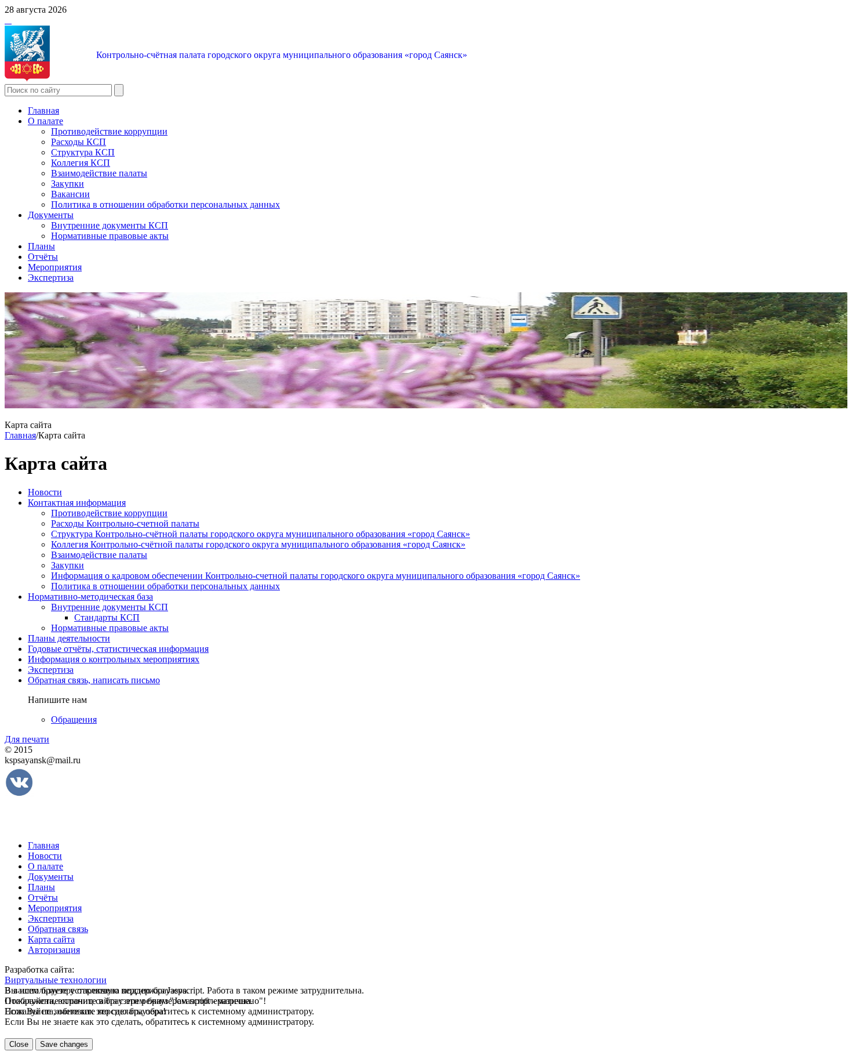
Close (18, 1044)
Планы (41, 246)
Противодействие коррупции (109, 131)
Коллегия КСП (80, 163)
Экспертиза (51, 277)
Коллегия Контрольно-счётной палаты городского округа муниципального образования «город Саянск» (258, 544)
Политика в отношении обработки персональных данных (165, 204)
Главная (43, 110)
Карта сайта (51, 939)
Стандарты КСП (107, 617)
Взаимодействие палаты (99, 173)
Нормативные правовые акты (110, 236)
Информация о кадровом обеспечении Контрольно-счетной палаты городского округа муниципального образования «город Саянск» (315, 576)
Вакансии (70, 194)
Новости (45, 492)
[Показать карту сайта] (8, 20)
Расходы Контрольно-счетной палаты (125, 523)
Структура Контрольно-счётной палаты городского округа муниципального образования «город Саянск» (260, 534)
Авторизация (54, 950)
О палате (45, 121)
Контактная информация (77, 502)
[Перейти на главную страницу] (6, 20)
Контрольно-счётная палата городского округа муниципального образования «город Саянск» (281, 55)
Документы (51, 215)
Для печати (27, 739)
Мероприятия (55, 267)
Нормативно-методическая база (90, 596)
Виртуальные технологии (56, 980)
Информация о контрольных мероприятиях (113, 659)
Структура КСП (83, 152)
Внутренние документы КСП (109, 225)
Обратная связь (58, 929)
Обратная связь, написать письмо (94, 680)
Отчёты (43, 257)
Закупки (67, 183)
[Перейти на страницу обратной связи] (10, 20)
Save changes (64, 1044)
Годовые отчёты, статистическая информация (118, 649)
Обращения (74, 719)
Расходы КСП (78, 142)
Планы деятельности (69, 638)
